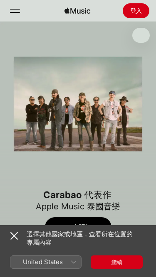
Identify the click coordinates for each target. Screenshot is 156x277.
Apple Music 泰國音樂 (78, 206)
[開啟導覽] (15, 11)
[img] (77, 11)
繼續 (116, 262)
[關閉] (14, 236)
